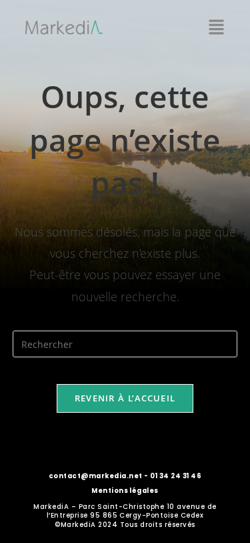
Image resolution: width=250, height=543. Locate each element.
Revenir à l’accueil (125, 398)
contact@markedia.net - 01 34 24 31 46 (125, 476)
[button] (216, 27)
